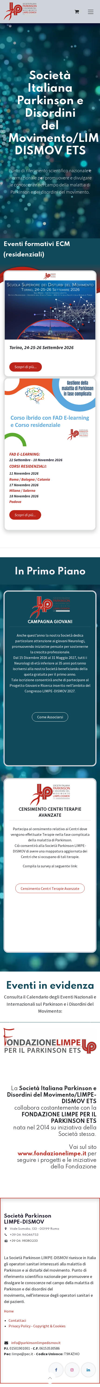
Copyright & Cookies (49, 1326)
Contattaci (17, 1320)
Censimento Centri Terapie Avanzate (50, 888)
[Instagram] (72, 1370)
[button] (50, 1378)
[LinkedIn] (88, 1370)
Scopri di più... (26, 367)
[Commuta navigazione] (91, 12)
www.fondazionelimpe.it (52, 1154)
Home (9, 1311)
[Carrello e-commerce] (77, 11)
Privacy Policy (19, 1326)
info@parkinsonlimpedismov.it (36, 1342)
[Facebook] (56, 1370)
